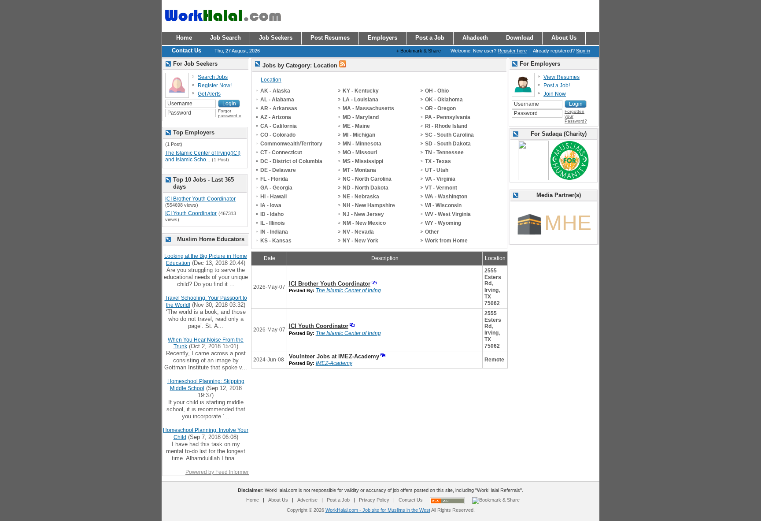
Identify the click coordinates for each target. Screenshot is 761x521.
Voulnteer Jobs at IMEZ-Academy (334, 356)
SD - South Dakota (448, 144)
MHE (567, 222)
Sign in (583, 50)
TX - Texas (438, 161)
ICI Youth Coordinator (318, 326)
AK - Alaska (275, 91)
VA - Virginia (440, 179)
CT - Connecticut (281, 152)
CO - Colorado (278, 135)
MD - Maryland (361, 117)
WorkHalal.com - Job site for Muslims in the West (377, 510)
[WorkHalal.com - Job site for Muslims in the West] (222, 25)
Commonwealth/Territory (291, 144)
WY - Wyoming (443, 223)
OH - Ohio (437, 91)
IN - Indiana (274, 232)
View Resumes (561, 77)
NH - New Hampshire (369, 205)
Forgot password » (229, 113)
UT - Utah (436, 170)
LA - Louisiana (360, 100)
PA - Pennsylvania (447, 117)
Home (252, 499)
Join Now (554, 94)
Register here (512, 50)
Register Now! (215, 85)
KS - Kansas (276, 241)
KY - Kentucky (361, 91)
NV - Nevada (358, 232)
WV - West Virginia (448, 214)
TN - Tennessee (444, 152)
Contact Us (411, 499)
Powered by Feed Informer (217, 472)
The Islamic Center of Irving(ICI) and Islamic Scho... (202, 156)
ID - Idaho (272, 214)
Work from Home (446, 241)
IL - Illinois (272, 223)
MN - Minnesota (362, 144)
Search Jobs (213, 77)
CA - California (278, 126)
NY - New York (360, 241)
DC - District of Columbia (291, 161)
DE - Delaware (278, 170)
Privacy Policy (374, 499)
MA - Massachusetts (368, 108)
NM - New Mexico (364, 223)
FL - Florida (274, 179)
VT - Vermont (441, 188)
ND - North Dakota (365, 188)
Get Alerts (209, 94)
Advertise (307, 499)
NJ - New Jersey (363, 214)
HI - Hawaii (273, 197)
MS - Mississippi (363, 161)
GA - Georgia (276, 188)
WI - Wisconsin (443, 205)
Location (271, 80)
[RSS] (342, 66)
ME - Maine (356, 126)
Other (432, 232)
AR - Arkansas (278, 108)
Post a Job (338, 499)
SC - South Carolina (449, 135)
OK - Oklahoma (444, 100)
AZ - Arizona (275, 117)
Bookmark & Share (418, 50)
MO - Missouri (360, 152)
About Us (278, 499)
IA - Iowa (270, 205)
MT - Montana (359, 170)
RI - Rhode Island (446, 126)
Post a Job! (556, 85)
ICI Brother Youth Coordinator (329, 283)
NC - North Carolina (367, 179)
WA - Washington (446, 197)
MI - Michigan (359, 135)
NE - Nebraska (361, 197)
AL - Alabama (277, 100)
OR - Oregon (440, 108)
